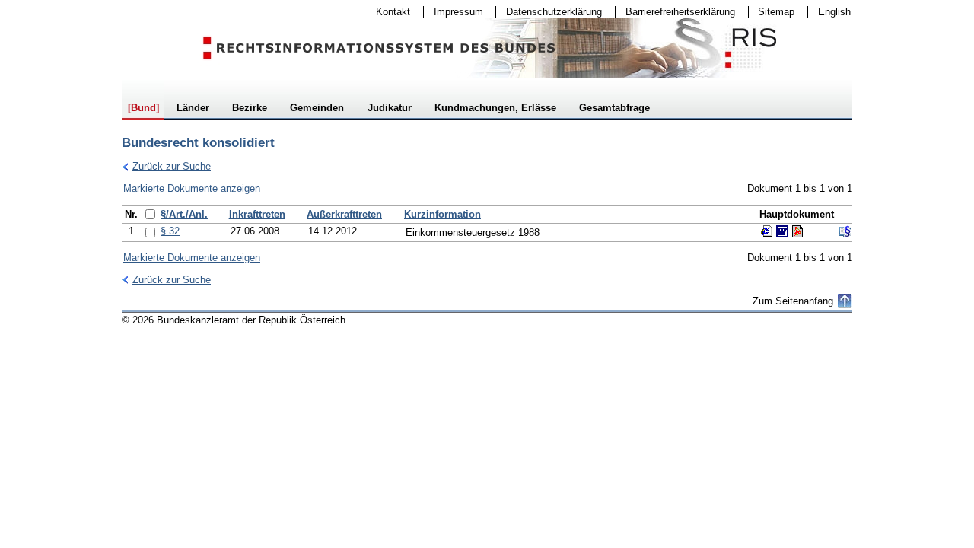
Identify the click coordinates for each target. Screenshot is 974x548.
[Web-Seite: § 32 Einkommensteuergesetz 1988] (767, 231)
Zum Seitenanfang (793, 301)
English (834, 12)
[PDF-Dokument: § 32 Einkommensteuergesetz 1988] (797, 231)
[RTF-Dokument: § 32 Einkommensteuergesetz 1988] (782, 231)
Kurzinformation (442, 214)
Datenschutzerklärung (549, 12)
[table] (487, 223)
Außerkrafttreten (344, 214)
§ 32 (170, 231)
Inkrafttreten (257, 214)
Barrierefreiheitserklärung (675, 12)
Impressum (453, 12)
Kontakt (388, 12)
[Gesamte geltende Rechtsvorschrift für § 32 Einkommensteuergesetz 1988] (845, 231)
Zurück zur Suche (166, 166)
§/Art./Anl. (184, 214)
